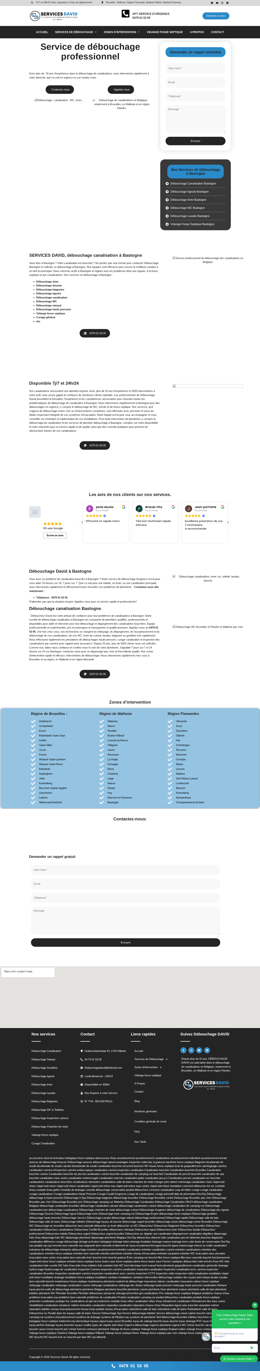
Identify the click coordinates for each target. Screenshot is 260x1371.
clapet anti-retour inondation (166, 1185)
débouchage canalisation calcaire (99, 1205)
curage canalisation (211, 1189)
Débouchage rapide (177, 1217)
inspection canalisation (150, 1269)
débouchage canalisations (63, 1209)
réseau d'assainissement (65, 1309)
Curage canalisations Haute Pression (75, 1193)
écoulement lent (145, 1245)
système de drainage (88, 1317)
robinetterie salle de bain (143, 1309)
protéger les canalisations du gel (74, 1301)
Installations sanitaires (131, 1277)
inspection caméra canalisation (118, 1269)
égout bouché (163, 1245)
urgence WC (179, 1324)
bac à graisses (156, 1162)
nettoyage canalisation (42, 1285)
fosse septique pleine (128, 1261)
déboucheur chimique (121, 1229)
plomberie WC (47, 1293)
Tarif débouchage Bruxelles (171, 1317)
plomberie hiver (157, 1289)
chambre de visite (143, 1181)
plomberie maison (177, 1289)
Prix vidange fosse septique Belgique (180, 1293)
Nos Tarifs (140, 1141)
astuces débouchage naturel (99, 1162)
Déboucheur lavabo (189, 1229)
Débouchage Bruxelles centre (156, 1197)
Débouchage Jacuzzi (74, 1217)
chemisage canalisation (191, 1181)
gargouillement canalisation (190, 1265)
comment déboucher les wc (198, 1185)
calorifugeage (209, 1165)
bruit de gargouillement (188, 1165)
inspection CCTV (145, 1273)
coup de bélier (183, 1189)
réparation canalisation (119, 1305)
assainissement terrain (214, 1157)
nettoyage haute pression (157, 1285)
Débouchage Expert (146, 1213)
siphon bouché (196, 1313)
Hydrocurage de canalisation (60, 1269)
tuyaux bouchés (65, 1324)
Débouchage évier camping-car (117, 1213)
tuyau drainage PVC (190, 1321)
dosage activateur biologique (95, 1241)
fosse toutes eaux (151, 1261)
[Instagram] (222, 3)
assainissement (126, 1157)
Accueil (42, 32)
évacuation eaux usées (42, 1257)
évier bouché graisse (114, 1257)
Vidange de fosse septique (125, 1329)
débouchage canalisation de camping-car (180, 1205)
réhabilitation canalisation (43, 1305)
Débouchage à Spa (75, 1197)
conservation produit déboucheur (129, 1189)
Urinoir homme (77, 1329)
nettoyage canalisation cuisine (73, 1285)
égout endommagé (182, 1245)
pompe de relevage (115, 1293)
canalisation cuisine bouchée (103, 1173)
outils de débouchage (57, 1289)
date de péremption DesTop (190, 1193)
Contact (217, 32)
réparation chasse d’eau (147, 1305)
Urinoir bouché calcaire (200, 1324)
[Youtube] (217, 3)
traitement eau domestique (74, 1321)
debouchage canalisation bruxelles (59, 1205)
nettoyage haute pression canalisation (194, 1285)
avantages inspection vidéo (132, 1162)
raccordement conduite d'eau (110, 1301)
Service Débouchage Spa (107, 1313)
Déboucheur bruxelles (192, 1225)
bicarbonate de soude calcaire (54, 1165)
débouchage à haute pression (46, 1197)
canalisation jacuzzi (156, 1177)
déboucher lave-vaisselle (79, 1225)
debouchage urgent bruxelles (138, 1221)
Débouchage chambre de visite (97, 1209)
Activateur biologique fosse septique (73, 1157)
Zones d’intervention (120, 32)
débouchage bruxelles (125, 1197)
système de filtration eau (115, 1317)
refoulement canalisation (177, 1301)
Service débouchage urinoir (172, 1313)
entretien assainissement (101, 1249)
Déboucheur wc (134, 1233)
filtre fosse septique (169, 1257)
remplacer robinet (69, 1305)
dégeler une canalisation (158, 1233)
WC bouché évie (53, 1336)
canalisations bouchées (58, 1181)
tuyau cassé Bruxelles (119, 1321)
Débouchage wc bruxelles (49, 1225)
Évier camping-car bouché (142, 1257)
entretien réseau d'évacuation (140, 1253)
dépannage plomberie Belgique (108, 1237)
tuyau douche (170, 1321)
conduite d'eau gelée (48, 1189)
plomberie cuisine (138, 1289)
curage (196, 1189)
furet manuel (149, 1265)
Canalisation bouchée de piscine (67, 1173)
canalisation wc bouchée (206, 1177)
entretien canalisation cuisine (157, 1249)
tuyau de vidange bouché (147, 1321)
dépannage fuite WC (53, 1237)
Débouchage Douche (41, 1213)
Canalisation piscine (179, 1177)
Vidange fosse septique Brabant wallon (163, 1329)
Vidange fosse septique (165, 32)
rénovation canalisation (92, 1305)
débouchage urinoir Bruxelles (195, 1221)
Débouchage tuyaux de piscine (104, 1221)
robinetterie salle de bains (172, 1309)
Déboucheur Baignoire (166, 1225)
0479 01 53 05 (141, 17)
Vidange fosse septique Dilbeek (86, 1332)
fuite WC (118, 1265)
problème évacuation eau (43, 1297)
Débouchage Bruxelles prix (67, 1201)
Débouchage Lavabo (99, 1217)
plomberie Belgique (93, 1289)
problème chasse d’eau (215, 1293)
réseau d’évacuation (116, 1309)
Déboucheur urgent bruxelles (107, 1233)
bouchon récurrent (122, 1165)
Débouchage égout (65, 1213)
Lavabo (223, 1277)
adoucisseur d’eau (105, 1157)
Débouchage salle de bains (44, 1221)
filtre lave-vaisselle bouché (196, 1257)
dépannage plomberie (78, 1237)
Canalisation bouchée (156, 1170)
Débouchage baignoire (99, 1197)
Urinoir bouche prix (57, 1329)
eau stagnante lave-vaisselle (95, 1245)
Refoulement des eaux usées (208, 1301)
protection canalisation (42, 1301)
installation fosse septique (79, 1277)
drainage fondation (140, 1241)
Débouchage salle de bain (204, 1217)
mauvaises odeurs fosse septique (199, 1281)
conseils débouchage (97, 1189)
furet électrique (132, 1265)
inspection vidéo (165, 1273)
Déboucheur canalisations (58, 1229)
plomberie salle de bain (201, 1289)
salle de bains (83, 1313)
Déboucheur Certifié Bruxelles (91, 1229)
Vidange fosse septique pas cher (158, 1332)
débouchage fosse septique (175, 1213)
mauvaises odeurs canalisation (162, 1281)
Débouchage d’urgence (152, 1209)
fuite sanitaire (105, 1265)
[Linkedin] (227, 3)
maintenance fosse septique (71, 1281)
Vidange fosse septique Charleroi (48, 1332)
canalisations (36, 1181)
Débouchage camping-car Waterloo (103, 1201)
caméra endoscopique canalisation (87, 1170)
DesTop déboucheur (138, 1237)
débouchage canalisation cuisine (137, 1205)
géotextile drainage (217, 1265)
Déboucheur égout (145, 1229)
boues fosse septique (161, 1165)
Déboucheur (146, 1225)
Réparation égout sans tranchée (179, 1305)
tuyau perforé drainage (42, 1324)
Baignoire (200, 1162)
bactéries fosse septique (180, 1162)
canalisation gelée (134, 1177)
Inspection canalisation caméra (73, 1273)
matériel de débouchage (129, 1281)
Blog (137, 1101)
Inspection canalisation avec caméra (185, 1269)
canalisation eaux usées (54, 1177)
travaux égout (98, 1321)
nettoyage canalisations (104, 1285)
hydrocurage (36, 1269)
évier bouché (93, 1257)
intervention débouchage (159, 1277)
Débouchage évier (87, 1213)
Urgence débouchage (136, 1324)
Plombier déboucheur (90, 1293)
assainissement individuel (185, 1157)
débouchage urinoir (167, 1221)
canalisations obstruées (86, 1181)
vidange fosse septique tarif (194, 1332)
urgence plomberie (160, 1324)
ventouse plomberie (97, 1329)
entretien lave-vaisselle (86, 1253)
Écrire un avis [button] (55, 535)
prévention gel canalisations (142, 1293)
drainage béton (120, 1241)
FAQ (137, 1131)
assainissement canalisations (153, 1157)
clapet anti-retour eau (103, 1185)
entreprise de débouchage (44, 1249)
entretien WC (187, 1253)
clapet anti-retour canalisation (73, 1185)
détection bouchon (200, 1237)
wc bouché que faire (74, 1336)
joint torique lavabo (207, 1277)
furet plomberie (165, 1265)
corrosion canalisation (161, 1189)
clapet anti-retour (46, 1185)
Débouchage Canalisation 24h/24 (174, 1201)
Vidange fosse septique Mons (122, 1332)
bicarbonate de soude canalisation (91, 1165)
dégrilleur (208, 1233)
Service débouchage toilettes (138, 1313)
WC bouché (36, 1336)
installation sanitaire (106, 1277)
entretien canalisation (128, 1249)
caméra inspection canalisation (126, 1170)
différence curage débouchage (61, 1241)
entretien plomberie (111, 1253)
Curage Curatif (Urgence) (111, 1193)
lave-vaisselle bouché (41, 1281)
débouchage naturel (122, 1217)
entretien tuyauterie (168, 1253)
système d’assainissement (59, 1317)
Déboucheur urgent (79, 1233)
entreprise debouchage (73, 1249)
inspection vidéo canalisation (191, 1273)
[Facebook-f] (183, 1050)
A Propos (197, 32)
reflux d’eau (155, 1301)
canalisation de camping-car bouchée (141, 1173)
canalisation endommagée (83, 1177)
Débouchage (214, 1193)
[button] (88, 112)
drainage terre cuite (183, 1241)
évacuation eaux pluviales (210, 1253)
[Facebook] (212, 3)
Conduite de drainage (72, 1189)
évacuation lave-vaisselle (71, 1257)
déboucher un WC (127, 1225)
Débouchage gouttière (204, 1213)
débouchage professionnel (150, 1217)
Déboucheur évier (167, 1229)
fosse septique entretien (63, 1261)
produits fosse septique (206, 1297)
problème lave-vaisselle (72, 1297)
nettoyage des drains (131, 1285)
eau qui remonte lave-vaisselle (60, 1245)
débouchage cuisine (127, 1209)
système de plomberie (142, 1317)
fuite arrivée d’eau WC (211, 1261)
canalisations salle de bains (116, 1181)
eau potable (35, 1245)
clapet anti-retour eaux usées (132, 1185)
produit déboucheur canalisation (174, 1297)
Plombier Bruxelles (67, 1293)
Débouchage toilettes (73, 1221)
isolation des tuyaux (184, 1277)
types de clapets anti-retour (107, 1324)
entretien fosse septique (58, 1253)
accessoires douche (41, 1157)
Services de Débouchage (74, 32)
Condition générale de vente (150, 1121)
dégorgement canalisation (187, 1233)
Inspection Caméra (89, 1269)
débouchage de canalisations (183, 1209)
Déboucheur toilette (56, 1233)
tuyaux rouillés (83, 1324)
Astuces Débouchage (69, 1162)
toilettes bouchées (198, 1317)
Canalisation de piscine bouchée (182, 1173)
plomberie (76, 1289)
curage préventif (164, 1193)
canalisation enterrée (111, 1177)
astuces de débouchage (43, 1162)
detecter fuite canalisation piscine (170, 1237)
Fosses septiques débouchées (180, 1261)
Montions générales (145, 1111)
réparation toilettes (39, 1309)
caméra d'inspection (55, 1170)
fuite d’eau (69, 1265)
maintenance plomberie (101, 1281)
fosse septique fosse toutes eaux (96, 1261)
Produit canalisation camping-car (136, 1297)
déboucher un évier (105, 1225)
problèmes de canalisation (102, 1297)
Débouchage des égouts (215, 1209)
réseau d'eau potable (92, 1309)
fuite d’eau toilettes (86, 1265)
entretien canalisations (188, 1249)
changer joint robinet (165, 1181)
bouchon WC (141, 1165)
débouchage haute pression (45, 1217)
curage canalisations (41, 1193)
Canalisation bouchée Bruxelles (188, 1170)
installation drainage (53, 1277)
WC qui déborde (96, 1336)
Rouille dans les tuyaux (61, 1313)
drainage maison (161, 1241)
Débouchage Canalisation (139, 1201)
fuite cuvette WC (53, 1265)
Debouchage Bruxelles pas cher (192, 1197)
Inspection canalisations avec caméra (113, 1273)
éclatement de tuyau (124, 1245)
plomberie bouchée (116, 1289)
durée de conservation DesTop (212, 1241)
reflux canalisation (137, 1301)
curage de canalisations (140, 1193)
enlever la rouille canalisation (210, 1245)
